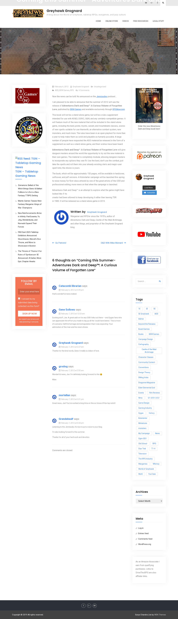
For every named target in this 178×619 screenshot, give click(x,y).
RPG (72, 90)
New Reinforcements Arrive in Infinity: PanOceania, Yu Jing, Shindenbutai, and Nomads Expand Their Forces (30, 220)
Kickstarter (142, 418)
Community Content (146, 362)
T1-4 (153, 449)
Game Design (143, 403)
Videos (125, 21)
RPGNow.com (118, 109)
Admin (141, 319)
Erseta (141, 393)
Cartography (143, 344)
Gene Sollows (67, 309)
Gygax (140, 413)
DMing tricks (143, 377)
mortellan (64, 395)
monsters (142, 428)
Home (98, 21)
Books (140, 334)
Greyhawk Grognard (64, 10)
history (152, 413)
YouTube (152, 474)
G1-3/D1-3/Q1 (154, 398)
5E (155, 309)
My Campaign (144, 433)
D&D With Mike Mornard (112, 243)
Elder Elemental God (146, 388)
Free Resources (140, 21)
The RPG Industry (145, 459)
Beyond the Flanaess (146, 324)
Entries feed (143, 533)
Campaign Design (145, 339)
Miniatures (142, 423)
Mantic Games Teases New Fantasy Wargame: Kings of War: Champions (30, 204)
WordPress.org (144, 544)
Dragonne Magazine (146, 383)
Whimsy (156, 464)
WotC (140, 474)
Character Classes (145, 357)
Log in (140, 528)
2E (147, 309)
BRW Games (64, 90)
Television (142, 454)
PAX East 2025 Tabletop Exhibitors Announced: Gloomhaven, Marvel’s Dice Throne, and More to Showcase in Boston (29, 239)
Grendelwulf (66, 418)
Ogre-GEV (142, 438)
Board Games (144, 329)
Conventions (143, 367)
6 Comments (84, 90)
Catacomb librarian (70, 285)
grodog (63, 366)
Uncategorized (100, 87)
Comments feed (145, 539)
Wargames (142, 464)
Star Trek (142, 449)
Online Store (111, 21)
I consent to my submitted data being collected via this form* (28, 302)
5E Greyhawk (143, 314)
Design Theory (144, 372)
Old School (142, 443)
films (140, 398)
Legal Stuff (158, 21)
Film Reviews (154, 393)
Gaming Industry (145, 408)
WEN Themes (160, 615)
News (157, 433)
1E (139, 309)
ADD (57, 90)
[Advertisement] (89, 38)
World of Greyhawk (146, 469)
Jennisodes (101, 96)
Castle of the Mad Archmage (149, 350)
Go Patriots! (60, 243)
